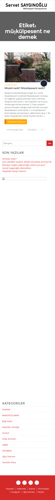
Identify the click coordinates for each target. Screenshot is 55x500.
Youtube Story (9, 462)
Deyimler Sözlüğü (10, 427)
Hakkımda (21, 488)
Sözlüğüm (32, 129)
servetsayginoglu (15, 129)
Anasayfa (10, 488)
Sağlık (5, 444)
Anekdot (6, 409)
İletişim (41, 492)
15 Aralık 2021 (11, 85)
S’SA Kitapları (43, 488)
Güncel (5, 433)
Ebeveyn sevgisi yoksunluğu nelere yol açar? (23, 165)
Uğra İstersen (8, 456)
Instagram (15, 492)
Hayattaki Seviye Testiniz (14, 171)
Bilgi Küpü (7, 421)
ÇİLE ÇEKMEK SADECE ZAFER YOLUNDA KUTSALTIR (26, 161)
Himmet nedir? (9, 158)
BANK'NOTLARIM (10, 415)
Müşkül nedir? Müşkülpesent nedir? (25, 88)
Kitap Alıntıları (9, 438)
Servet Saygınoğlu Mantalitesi (16, 168)
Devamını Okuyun (16, 121)
